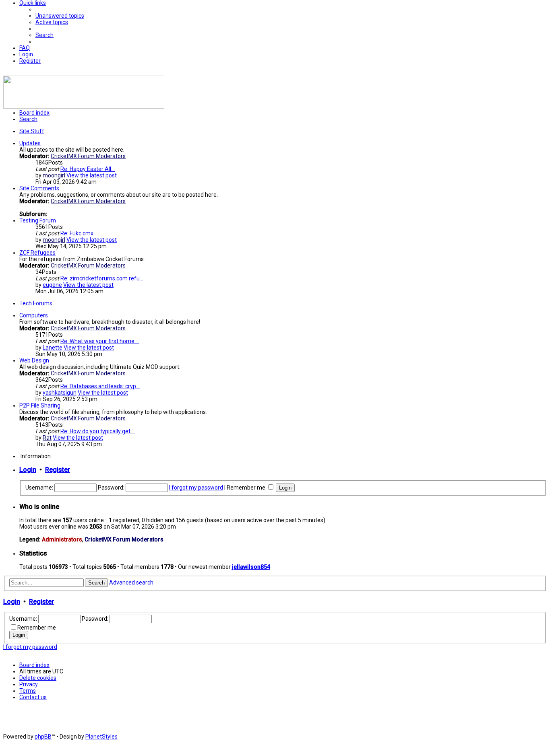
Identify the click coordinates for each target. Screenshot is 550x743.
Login (27, 469)
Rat (47, 437)
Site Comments (39, 188)
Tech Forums (35, 303)
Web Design (34, 360)
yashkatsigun (60, 392)
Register (57, 469)
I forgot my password (196, 487)
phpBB (43, 736)
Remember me (247, 487)
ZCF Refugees (37, 252)
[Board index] (83, 106)
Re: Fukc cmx (76, 233)
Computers (33, 315)
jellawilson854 (251, 567)
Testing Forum (37, 220)
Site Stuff (31, 131)
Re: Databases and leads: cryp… (100, 386)
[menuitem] (59, 15)
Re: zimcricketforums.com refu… (101, 278)
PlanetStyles (101, 736)
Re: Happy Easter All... (87, 169)
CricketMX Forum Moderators (88, 156)
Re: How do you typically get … (97, 431)
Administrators (62, 539)
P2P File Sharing (39, 405)
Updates (30, 143)
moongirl (54, 175)
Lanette (52, 347)
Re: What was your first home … (99, 341)
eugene (52, 285)
